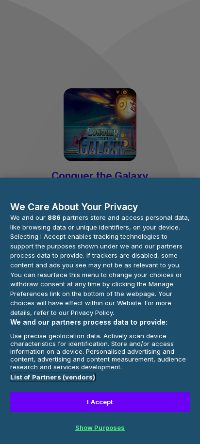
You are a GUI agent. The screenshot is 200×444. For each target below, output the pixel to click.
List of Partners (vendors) (52, 377)
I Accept (100, 402)
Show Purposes (100, 427)
